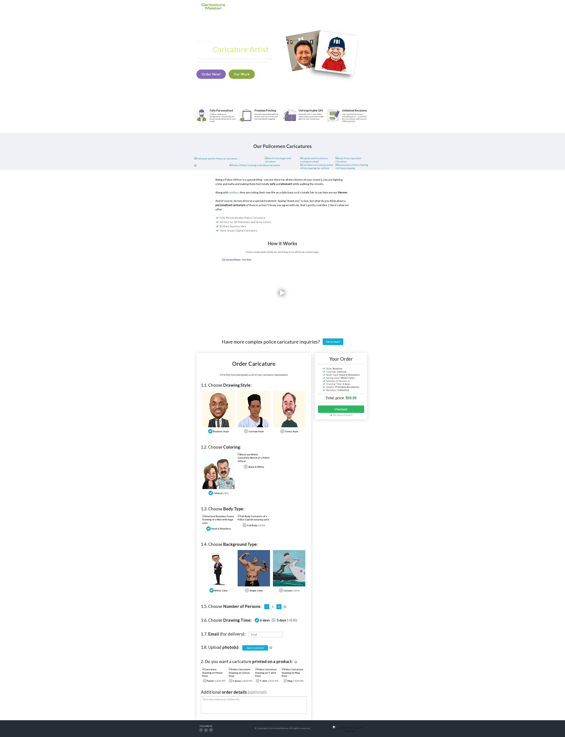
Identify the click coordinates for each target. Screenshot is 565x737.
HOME (271, 6)
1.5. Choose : (231, 606)
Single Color (256, 590)
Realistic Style (221, 431)
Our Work (242, 74)
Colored (221, 493)
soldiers (234, 192)
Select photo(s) (255, 648)
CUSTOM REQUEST (325, 6)
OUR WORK (304, 6)
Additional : (234, 692)
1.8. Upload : (220, 647)
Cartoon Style (256, 431)
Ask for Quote (333, 341)
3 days (287, 620)
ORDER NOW (286, 6)
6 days (265, 620)
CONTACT (356, 6)
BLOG (343, 6)
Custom (292, 590)
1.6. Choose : (226, 620)
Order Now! (211, 74)
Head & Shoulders (221, 528)
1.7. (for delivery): (223, 634)
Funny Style (291, 431)
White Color (221, 590)
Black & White (256, 466)
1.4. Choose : (229, 544)
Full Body (256, 525)
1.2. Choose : (221, 447)
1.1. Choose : (226, 385)
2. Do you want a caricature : (247, 661)
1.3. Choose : (222, 509)
